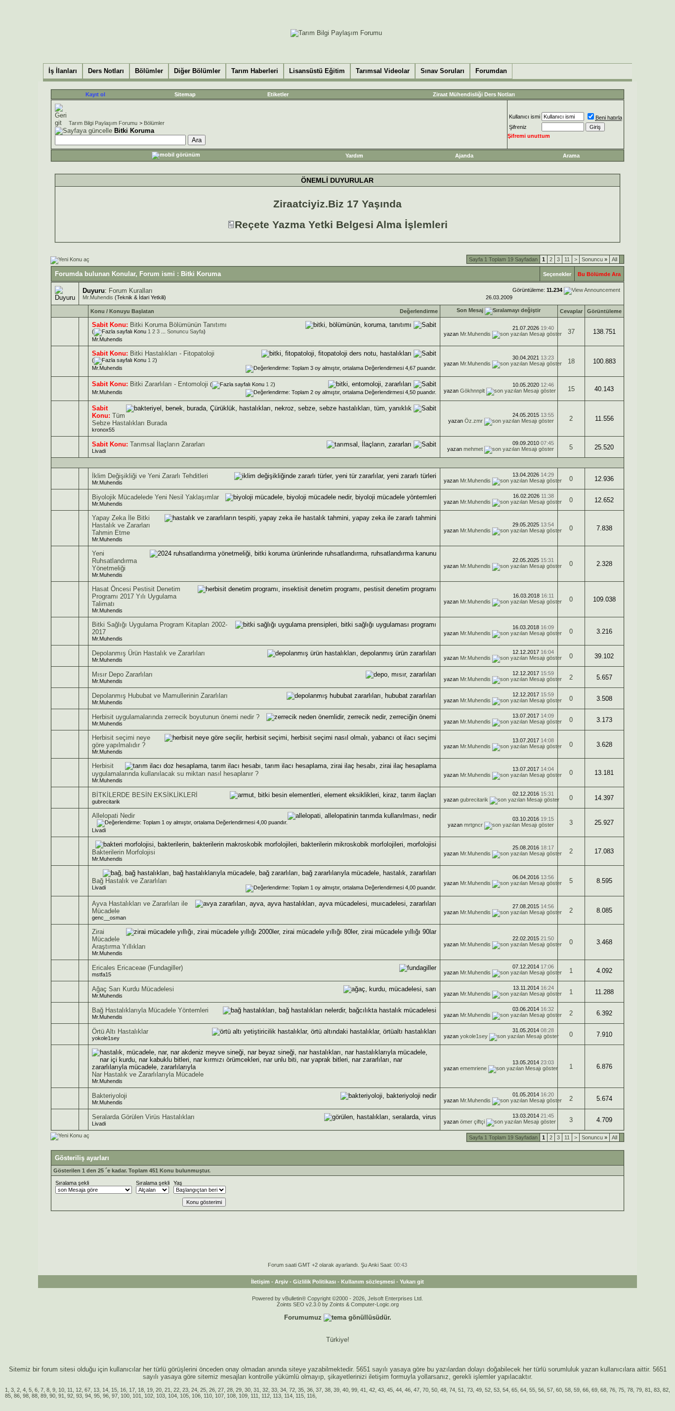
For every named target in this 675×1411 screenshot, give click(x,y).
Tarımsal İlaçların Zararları (167, 444)
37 (571, 331)
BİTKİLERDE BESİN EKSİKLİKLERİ (145, 795)
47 (417, 1390)
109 (243, 1396)
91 (61, 1396)
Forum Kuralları (131, 290)
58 (568, 1390)
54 (505, 1390)
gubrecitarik (106, 802)
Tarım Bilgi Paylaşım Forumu (103, 123)
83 (657, 1390)
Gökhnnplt (472, 391)
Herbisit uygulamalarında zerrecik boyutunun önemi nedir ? (175, 717)
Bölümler (154, 123)
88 (35, 1396)
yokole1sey (106, 1038)
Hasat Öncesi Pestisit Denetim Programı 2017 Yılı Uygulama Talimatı (136, 596)
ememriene (473, 1068)
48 (443, 1390)
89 (43, 1396)
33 (274, 1390)
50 (434, 1390)
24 (194, 1390)
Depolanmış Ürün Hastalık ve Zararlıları (148, 653)
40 (345, 1390)
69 (594, 1390)
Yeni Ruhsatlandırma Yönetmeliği (114, 561)
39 (336, 1390)
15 (571, 389)
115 (299, 1396)
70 (425, 1390)
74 (452, 1390)
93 (79, 1396)
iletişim (379, 1376)
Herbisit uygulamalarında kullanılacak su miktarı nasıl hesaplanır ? (175, 769)
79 (639, 1390)
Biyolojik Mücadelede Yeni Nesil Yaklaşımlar (155, 497)
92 (70, 1396)
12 (79, 1390)
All (614, 259)
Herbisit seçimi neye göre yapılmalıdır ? (121, 741)
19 (150, 1390)
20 (159, 1390)
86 (17, 1396)
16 (123, 1390)
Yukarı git (412, 1282)
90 (52, 1396)
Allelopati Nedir (113, 815)
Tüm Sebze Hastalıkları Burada (129, 419)
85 (8, 1396)
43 (381, 1390)
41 (363, 1390)
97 (115, 1396)
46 (408, 1390)
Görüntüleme (604, 311)
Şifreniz (518, 127)
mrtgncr (473, 825)
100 (125, 1396)
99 (354, 1390)
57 (550, 1390)
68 (603, 1390)
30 (248, 1390)
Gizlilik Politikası (314, 1282)
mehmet (473, 449)
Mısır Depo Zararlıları (122, 674)
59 (577, 1390)
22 (176, 1390)
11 (567, 259)
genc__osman (109, 918)
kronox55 (103, 430)
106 (196, 1396)
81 (648, 1390)
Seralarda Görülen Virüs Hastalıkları (143, 1117)
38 (328, 1390)
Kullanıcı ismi (524, 117)
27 (221, 1390)
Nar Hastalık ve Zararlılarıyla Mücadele (148, 1074)
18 (571, 361)
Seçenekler (557, 274)
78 (630, 1390)
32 (265, 1390)
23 (185, 1390)
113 (277, 1396)
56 (541, 1390)
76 (612, 1390)
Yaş (177, 1183)
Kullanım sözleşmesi (368, 1282)
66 (586, 1390)
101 (136, 1396)
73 (470, 1390)
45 (390, 1390)
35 (301, 1390)
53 (497, 1390)
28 (230, 1390)
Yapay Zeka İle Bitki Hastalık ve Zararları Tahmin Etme (121, 525)
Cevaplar (571, 311)
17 (132, 1390)
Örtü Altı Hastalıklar (120, 1031)
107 (219, 1396)
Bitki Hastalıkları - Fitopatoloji (172, 353)
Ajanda (464, 156)
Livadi (99, 451)
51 (461, 1390)
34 (283, 1390)
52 (488, 1390)
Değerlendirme (419, 311)
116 (311, 1396)
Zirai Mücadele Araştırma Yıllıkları (119, 939)
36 (310, 1390)
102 (148, 1396)
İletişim (260, 1282)
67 (87, 1390)
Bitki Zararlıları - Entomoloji (169, 384)
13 (96, 1390)
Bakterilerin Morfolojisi (123, 852)
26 (212, 1390)
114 (288, 1396)
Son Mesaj (470, 310)
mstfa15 (101, 974)
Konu (97, 311)
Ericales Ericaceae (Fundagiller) (137, 967)
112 (265, 1396)
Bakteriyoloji (109, 1095)
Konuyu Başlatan (131, 311)
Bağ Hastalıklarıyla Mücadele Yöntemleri (150, 1010)
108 (231, 1396)
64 (523, 1390)
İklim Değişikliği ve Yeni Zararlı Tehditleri (150, 476)
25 (203, 1390)
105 (184, 1396)
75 (621, 1390)
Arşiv (281, 1282)
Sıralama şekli (72, 1183)
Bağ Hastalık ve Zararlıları (129, 881)
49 (479, 1390)
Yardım (354, 156)
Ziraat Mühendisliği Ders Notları (474, 94)
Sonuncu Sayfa (185, 331)
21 (167, 1390)
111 (254, 1396)
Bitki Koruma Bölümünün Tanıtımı (178, 324)
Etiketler (278, 94)
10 (61, 1390)
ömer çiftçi (472, 1122)
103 (160, 1396)
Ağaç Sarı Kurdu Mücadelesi (133, 989)
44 (399, 1390)
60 (559, 1390)
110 (208, 1396)
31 (256, 1390)
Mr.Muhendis (98, 297)
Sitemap (185, 94)
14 (105, 1390)
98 (26, 1396)
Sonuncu (594, 259)
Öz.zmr (473, 421)
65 (514, 1390)
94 (88, 1396)
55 (532, 1390)
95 (97, 1396)
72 (292, 1390)
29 (239, 1390)
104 (172, 1396)
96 (106, 1396)
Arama (571, 156)
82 (666, 1390)
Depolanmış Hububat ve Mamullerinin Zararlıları (160, 695)
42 (372, 1390)
